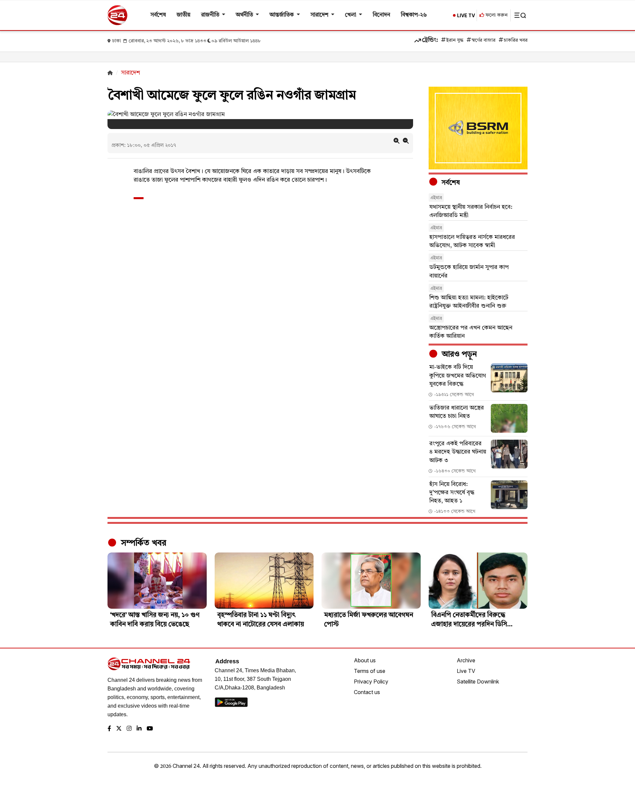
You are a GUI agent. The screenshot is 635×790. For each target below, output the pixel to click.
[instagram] (129, 729)
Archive (466, 660)
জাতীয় (183, 15)
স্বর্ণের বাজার (483, 40)
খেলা (351, 15)
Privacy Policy (371, 681)
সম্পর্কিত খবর (142, 543)
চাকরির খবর (516, 40)
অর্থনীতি (245, 15)
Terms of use (369, 671)
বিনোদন (381, 15)
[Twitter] (119, 729)
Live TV (466, 671)
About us (365, 660)
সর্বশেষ (158, 15)
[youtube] (150, 729)
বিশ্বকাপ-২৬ (414, 15)
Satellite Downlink (478, 681)
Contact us (367, 692)
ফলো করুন (496, 15)
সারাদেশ (320, 15)
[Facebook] (109, 729)
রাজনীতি (211, 15)
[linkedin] (139, 729)
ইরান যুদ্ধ (454, 40)
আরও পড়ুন (458, 355)
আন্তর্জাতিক (282, 15)
